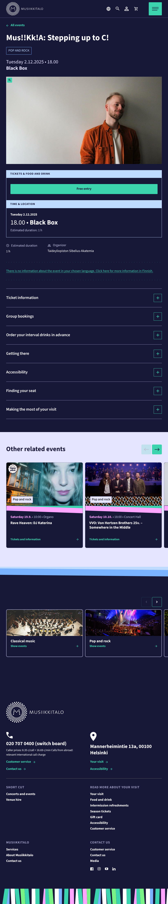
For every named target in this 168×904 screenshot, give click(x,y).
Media (94, 861)
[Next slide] (157, 449)
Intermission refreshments (109, 805)
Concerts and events (20, 794)
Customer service (18, 762)
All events (18, 25)
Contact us (13, 769)
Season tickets (100, 811)
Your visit (96, 762)
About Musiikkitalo (19, 855)
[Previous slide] (146, 449)
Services (12, 849)
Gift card (96, 817)
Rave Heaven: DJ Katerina (31, 523)
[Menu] (155, 8)
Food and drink (101, 800)
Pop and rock (18, 50)
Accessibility (99, 769)
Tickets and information (25, 539)
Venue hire (14, 800)
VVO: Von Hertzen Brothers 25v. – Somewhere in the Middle (115, 525)
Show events (19, 646)
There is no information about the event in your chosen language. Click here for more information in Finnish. (79, 271)
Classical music (23, 641)
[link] (136, 9)
